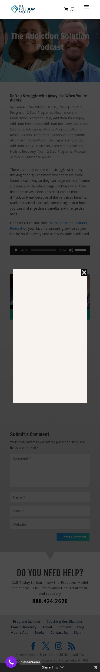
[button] (84, 272)
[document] (50, 336)
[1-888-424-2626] (11, 662)
